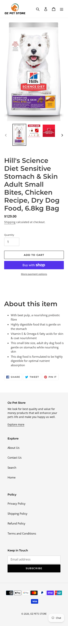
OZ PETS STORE (38, 613)
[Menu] (62, 9)
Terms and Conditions (22, 533)
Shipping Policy (17, 513)
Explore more (16, 424)
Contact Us (15, 457)
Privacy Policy (17, 503)
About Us (13, 448)
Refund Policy (16, 523)
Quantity (9, 235)
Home (11, 477)
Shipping (9, 222)
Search (12, 467)
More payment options (34, 274)
